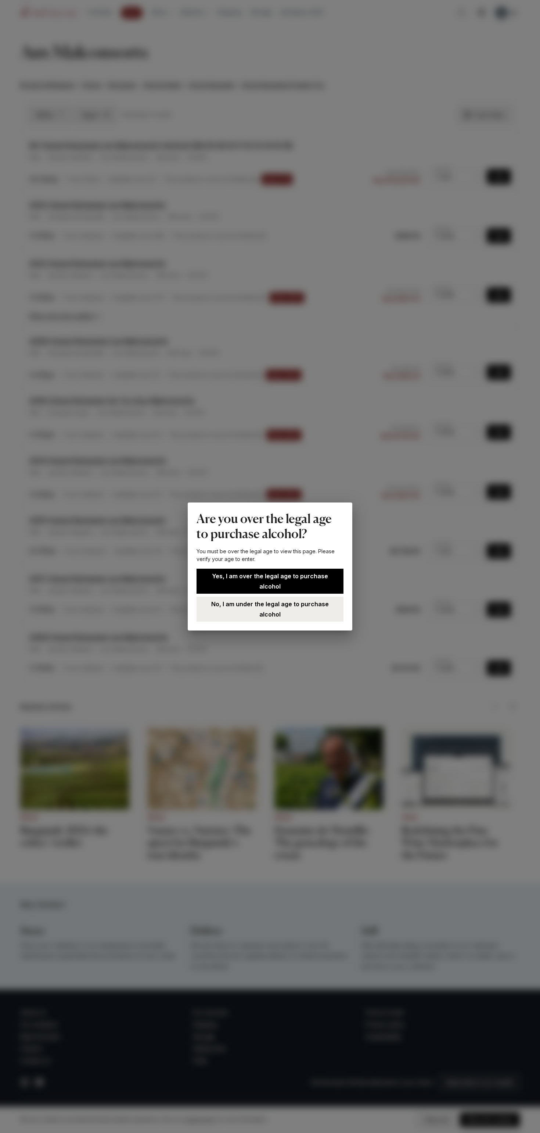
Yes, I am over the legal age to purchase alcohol (270, 581)
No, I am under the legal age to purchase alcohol (270, 609)
